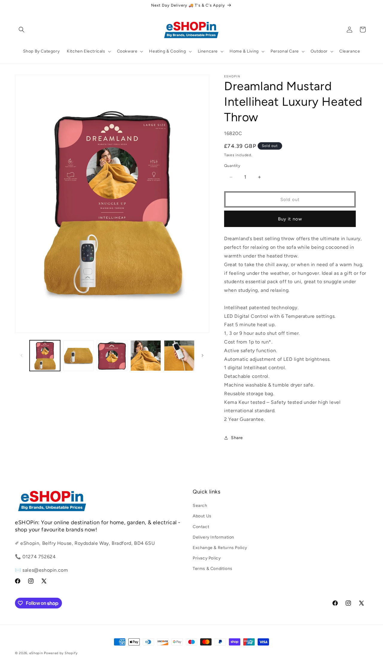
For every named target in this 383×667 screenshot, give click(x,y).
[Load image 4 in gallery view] (145, 355)
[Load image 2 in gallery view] (78, 355)
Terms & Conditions (212, 568)
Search (200, 505)
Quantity (232, 165)
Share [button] (237, 437)
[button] (21, 29)
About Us (202, 516)
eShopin (36, 653)
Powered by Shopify (61, 653)
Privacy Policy (207, 558)
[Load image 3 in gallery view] (112, 355)
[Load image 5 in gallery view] (179, 355)
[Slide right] (202, 355)
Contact (201, 526)
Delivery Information (213, 537)
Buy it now (290, 219)
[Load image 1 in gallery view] (45, 355)
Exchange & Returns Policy (220, 547)
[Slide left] (21, 355)
